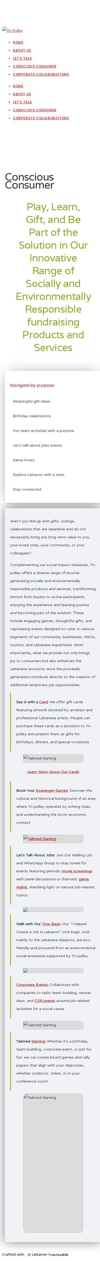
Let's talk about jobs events (37, 445)
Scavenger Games (52, 790)
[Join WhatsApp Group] (12, 154)
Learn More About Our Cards (53, 772)
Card (43, 702)
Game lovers (24, 460)
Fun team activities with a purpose (43, 430)
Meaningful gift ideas (31, 401)
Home (18, 86)
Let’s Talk (22, 102)
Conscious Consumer (35, 110)
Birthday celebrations (32, 416)
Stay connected (27, 489)
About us (22, 94)
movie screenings (77, 871)
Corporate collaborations (41, 118)
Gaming (38, 1041)
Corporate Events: (32, 984)
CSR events (45, 1001)
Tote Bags (51, 924)
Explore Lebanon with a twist (39, 474)
